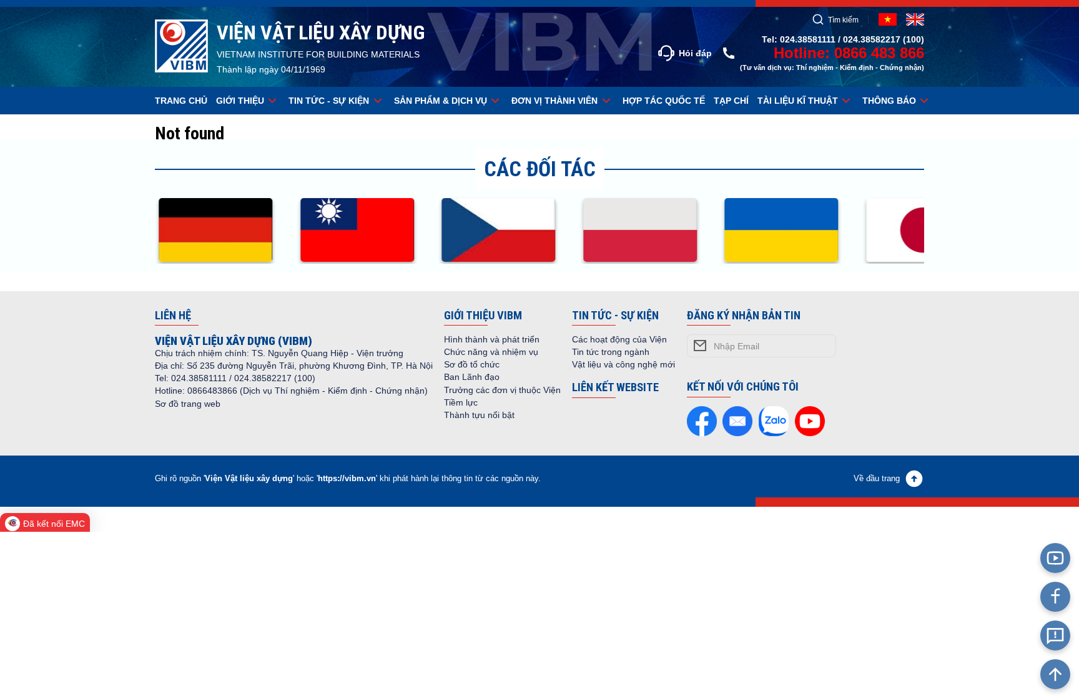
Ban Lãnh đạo (472, 377)
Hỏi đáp (695, 53)
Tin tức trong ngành (610, 352)
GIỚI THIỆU (240, 101)
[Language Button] (915, 19)
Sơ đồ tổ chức (472, 364)
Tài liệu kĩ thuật (797, 101)
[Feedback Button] (1055, 636)
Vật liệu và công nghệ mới (623, 364)
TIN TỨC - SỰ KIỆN (328, 101)
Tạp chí (731, 101)
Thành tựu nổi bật (479, 415)
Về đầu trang (877, 478)
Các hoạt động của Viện (619, 339)
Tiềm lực (461, 402)
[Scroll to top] (1055, 674)
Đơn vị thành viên (554, 101)
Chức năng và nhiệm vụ (491, 352)
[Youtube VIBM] (1055, 558)
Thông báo (889, 101)
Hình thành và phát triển (492, 339)
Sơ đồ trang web (187, 404)
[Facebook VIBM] (1055, 597)
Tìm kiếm (843, 20)
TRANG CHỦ (181, 101)
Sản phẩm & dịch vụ (440, 101)
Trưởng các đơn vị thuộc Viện (502, 390)
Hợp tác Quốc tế (664, 101)
